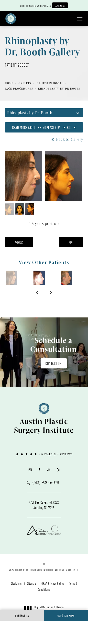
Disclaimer (16, 583)
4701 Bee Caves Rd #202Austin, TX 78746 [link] (44, 504)
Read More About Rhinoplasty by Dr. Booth (44, 127)
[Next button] (51, 292)
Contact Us (53, 363)
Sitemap (31, 583)
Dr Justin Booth (50, 83)
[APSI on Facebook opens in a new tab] (39, 470)
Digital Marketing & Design (49, 609)
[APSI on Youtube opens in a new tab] (49, 470)
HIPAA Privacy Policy (52, 583)
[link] (44, 454)
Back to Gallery (69, 139)
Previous (19, 242)
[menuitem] (30, 470)
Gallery (25, 83)
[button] (79, 19)
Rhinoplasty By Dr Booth (59, 88)
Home (9, 83)
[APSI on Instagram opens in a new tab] (30, 470)
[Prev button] (37, 292)
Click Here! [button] (60, 5)
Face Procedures (19, 88)
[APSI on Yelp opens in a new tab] (58, 470)
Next (71, 242)
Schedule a (53, 344)
